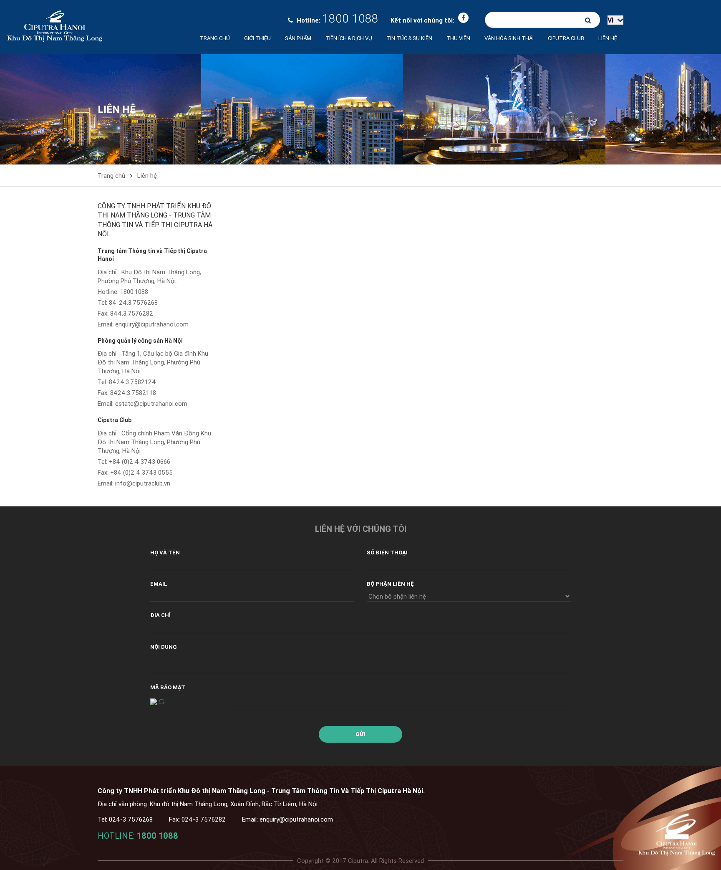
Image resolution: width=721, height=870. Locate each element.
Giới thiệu (257, 38)
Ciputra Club (114, 420)
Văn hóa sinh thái (509, 38)
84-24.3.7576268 (133, 302)
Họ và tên (165, 552)
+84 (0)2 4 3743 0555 (141, 472)
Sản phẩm (298, 38)
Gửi (360, 734)
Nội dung (163, 646)
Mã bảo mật (167, 687)
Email (158, 583)
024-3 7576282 (204, 819)
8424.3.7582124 (132, 382)
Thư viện (458, 38)
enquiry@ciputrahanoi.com (152, 324)
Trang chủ (215, 38)
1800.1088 (134, 292)
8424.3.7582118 (133, 393)
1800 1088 (350, 18)
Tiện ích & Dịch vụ (348, 38)
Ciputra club (566, 38)
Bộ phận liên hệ (390, 583)
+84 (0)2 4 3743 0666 (139, 461)
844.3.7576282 (131, 313)
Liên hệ (607, 38)
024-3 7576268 (131, 819)
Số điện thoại (387, 552)
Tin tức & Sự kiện (409, 38)
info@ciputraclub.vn (142, 483)
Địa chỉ (160, 615)
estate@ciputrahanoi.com (151, 403)
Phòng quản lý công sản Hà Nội (140, 340)
